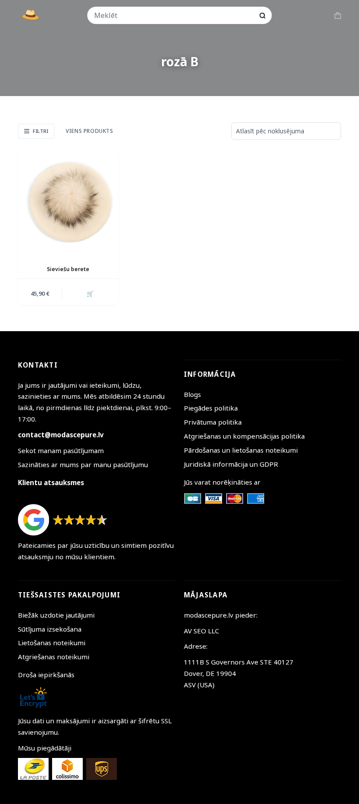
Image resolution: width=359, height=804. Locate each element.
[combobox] (174, 15)
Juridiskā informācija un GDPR (231, 464)
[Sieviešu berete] (68, 201)
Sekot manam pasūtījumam (61, 450)
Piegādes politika (211, 408)
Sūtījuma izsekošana (49, 629)
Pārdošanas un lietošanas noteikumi (241, 450)
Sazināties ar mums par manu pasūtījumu (83, 464)
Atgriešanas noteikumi (53, 656)
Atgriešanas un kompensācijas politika (244, 436)
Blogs (192, 394)
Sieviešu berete (68, 269)
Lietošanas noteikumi (51, 642)
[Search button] (262, 15)
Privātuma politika (213, 422)
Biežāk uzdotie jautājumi (56, 615)
